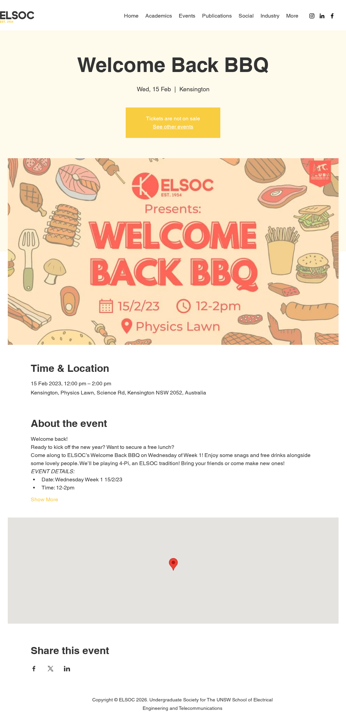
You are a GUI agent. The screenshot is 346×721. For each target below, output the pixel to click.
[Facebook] (332, 16)
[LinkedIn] (322, 16)
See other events (173, 126)
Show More (44, 499)
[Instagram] (311, 16)
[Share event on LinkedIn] (67, 668)
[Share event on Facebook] (34, 668)
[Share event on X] (50, 668)
